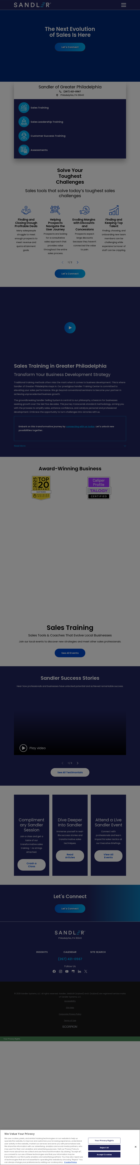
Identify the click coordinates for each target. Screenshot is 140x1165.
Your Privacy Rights (104, 1140)
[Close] (136, 1147)
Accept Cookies (104, 1154)
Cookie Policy (70, 1162)
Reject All (104, 1147)
